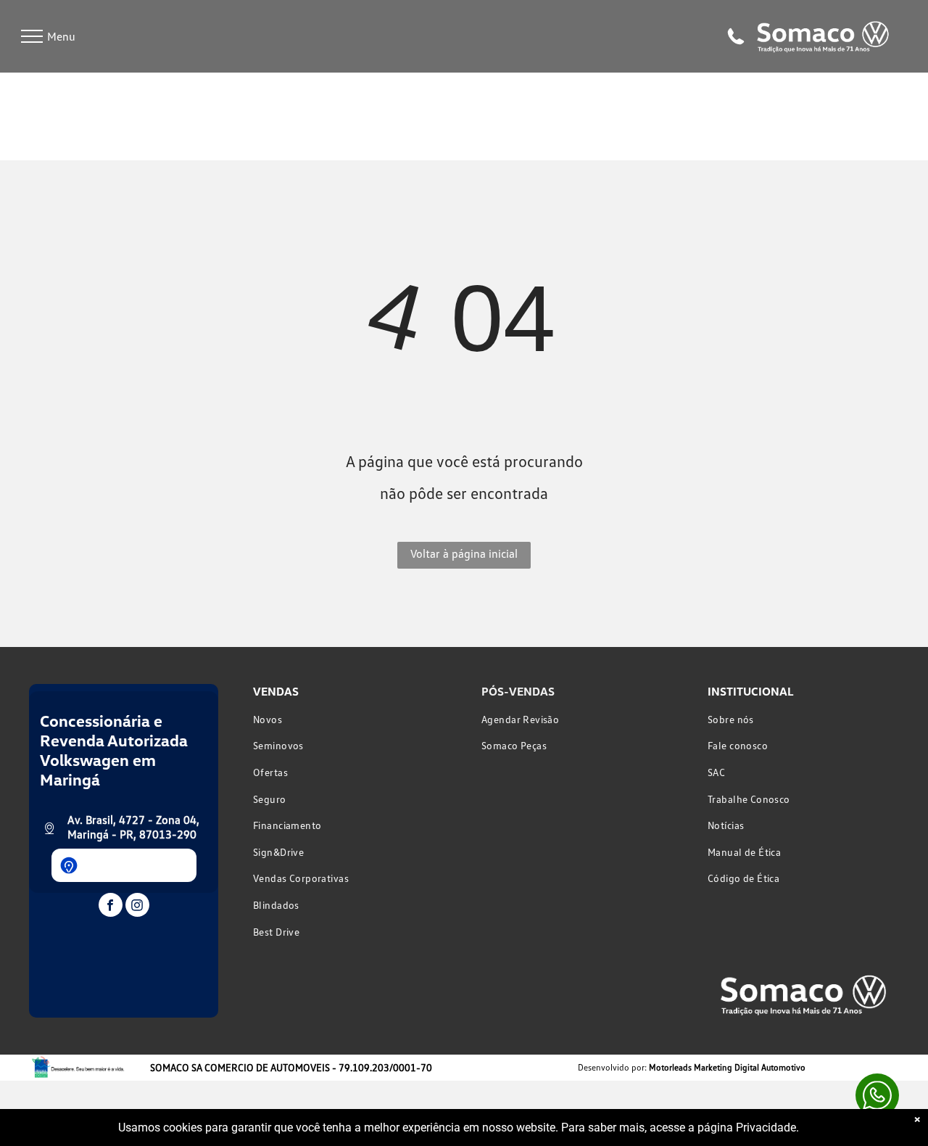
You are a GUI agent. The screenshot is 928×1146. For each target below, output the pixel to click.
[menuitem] (350, 719)
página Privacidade (746, 1127)
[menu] (32, 36)
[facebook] (111, 906)
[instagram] (137, 906)
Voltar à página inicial (464, 553)
